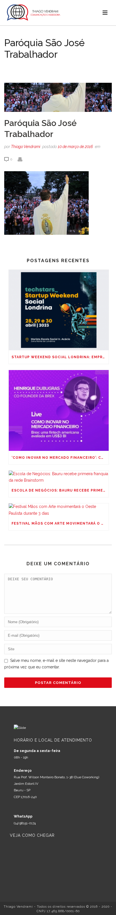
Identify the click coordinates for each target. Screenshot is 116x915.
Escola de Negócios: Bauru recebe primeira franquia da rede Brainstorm (60, 490)
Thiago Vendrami (25, 146)
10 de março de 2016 (75, 146)
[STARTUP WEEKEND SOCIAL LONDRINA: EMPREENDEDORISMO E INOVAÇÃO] (59, 310)
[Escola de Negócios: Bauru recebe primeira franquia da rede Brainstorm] (59, 477)
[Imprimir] (23, 159)
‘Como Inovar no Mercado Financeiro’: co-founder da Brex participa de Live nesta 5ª (60, 458)
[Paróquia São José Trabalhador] (58, 97)
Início (9, 68)
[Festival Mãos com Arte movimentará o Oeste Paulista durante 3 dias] (59, 509)
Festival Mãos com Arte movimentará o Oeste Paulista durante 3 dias (60, 523)
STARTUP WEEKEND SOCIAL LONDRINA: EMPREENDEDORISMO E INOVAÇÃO (60, 357)
